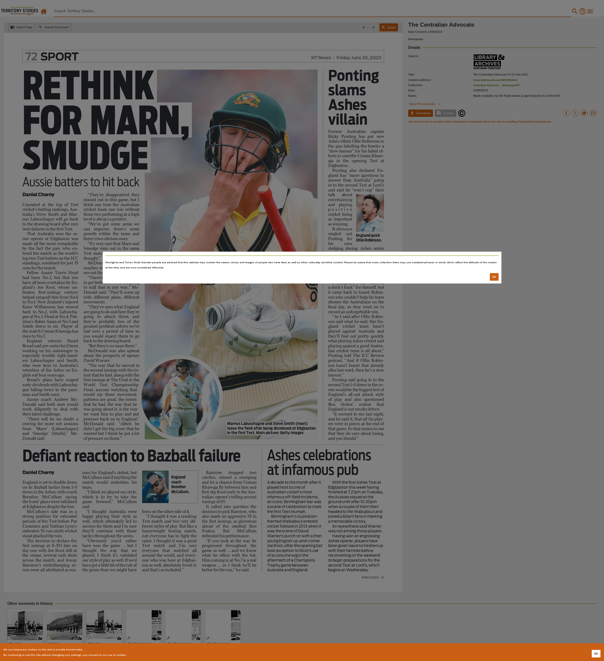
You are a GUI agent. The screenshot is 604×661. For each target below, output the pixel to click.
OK (494, 277)
